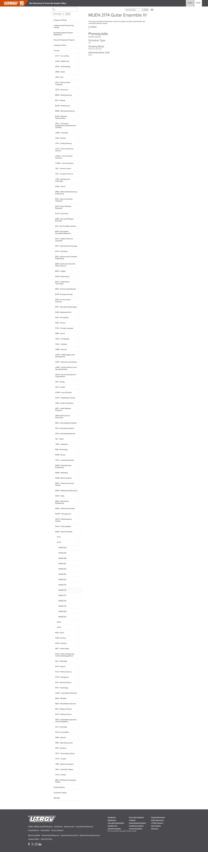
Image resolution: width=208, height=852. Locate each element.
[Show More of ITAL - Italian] (79, 438)
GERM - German (61, 349)
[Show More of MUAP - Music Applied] (79, 526)
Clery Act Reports (57, 830)
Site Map (57, 798)
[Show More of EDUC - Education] (79, 251)
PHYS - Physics (60, 666)
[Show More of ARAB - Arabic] (79, 71)
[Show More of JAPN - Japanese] (79, 444)
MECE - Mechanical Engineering (62, 502)
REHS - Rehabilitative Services (65, 704)
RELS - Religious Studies (63, 709)
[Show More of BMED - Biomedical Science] (79, 110)
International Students (137, 822)
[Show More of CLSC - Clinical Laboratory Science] (79, 148)
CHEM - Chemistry (61, 133)
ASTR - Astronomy (61, 90)
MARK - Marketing (61, 473)
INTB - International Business (65, 434)
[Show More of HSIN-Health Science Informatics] (79, 415)
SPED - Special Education (64, 743)
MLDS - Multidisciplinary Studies (63, 520)
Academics (112, 817)
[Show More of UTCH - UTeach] (79, 774)
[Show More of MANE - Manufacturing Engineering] (79, 465)
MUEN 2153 (62, 564)
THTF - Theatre (60, 759)
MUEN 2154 (62, 569)
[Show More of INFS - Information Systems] (79, 428)
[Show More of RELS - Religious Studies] (79, 708)
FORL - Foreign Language (64, 328)
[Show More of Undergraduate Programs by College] (79, 25)
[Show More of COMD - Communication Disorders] (79, 155)
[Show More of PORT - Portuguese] (79, 676)
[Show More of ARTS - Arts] (79, 77)
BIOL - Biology (60, 100)
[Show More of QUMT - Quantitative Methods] (79, 692)
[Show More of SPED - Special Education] (79, 742)
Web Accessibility (34, 835)
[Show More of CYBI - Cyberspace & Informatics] (79, 179)
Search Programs (114, 828)
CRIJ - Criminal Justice (63, 168)
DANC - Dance (60, 186)
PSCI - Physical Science (63, 682)
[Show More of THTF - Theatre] (79, 758)
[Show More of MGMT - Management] (79, 513)
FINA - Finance (60, 323)
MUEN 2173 (62, 585)
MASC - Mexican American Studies (64, 484)
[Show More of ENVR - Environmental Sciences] (79, 299)
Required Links (69, 826)
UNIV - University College (64, 769)
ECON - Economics (61, 213)
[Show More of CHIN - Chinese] (79, 137)
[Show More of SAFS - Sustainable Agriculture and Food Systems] (79, 719)
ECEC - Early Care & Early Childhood (63, 200)
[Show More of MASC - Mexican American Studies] (79, 483)
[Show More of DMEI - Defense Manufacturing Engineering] (79, 191)
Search (68, 14)
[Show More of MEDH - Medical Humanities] (79, 508)
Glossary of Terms (60, 45)
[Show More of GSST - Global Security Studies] (79, 361)
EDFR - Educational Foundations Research (63, 232)
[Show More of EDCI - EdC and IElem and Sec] (79, 226)
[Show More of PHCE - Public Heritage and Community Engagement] (79, 653)
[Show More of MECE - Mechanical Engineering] (79, 501)
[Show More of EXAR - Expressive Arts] (79, 312)
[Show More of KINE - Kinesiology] (79, 449)
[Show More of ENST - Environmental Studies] (79, 288)
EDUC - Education (61, 251)
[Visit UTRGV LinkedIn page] (40, 845)
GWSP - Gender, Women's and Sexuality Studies (66, 368)
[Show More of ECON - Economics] (79, 213)
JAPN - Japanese (61, 444)
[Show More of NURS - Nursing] (79, 637)
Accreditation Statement (84, 826)
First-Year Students (136, 817)
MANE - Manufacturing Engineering (63, 466)
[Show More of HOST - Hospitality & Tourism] (79, 397)
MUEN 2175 (62, 595)
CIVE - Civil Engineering (63, 143)
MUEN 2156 (62, 574)
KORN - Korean (60, 455)
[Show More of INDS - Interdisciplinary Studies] (79, 422)
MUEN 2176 (62, 601)
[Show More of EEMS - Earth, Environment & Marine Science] (79, 263)
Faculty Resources (158, 817)
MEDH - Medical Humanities (65, 508)
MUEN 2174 (62, 590)
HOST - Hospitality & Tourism (65, 398)
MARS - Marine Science (63, 478)
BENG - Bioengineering (63, 95)
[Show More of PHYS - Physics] (79, 666)
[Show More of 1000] (79, 536)
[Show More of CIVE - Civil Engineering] (79, 143)
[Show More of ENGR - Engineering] (79, 276)
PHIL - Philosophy (61, 661)
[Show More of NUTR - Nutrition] (79, 643)
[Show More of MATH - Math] (79, 495)
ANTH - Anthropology (62, 66)
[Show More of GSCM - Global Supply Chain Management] (79, 354)
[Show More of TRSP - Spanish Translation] (79, 763)
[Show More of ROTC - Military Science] (79, 714)
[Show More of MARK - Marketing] (79, 472)
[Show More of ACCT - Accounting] (79, 55)
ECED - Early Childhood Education (63, 207)
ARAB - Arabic (60, 72)
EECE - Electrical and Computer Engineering (66, 257)
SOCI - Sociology (61, 727)
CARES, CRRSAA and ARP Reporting (40, 826)
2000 (59, 542)
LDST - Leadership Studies (64, 460)
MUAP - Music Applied (63, 526)
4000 (59, 627)
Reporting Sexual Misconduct (90, 835)
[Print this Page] (152, 10)
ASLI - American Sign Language (62, 83)
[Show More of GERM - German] (79, 349)
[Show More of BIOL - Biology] (79, 100)
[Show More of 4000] (79, 627)
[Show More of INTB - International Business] (79, 433)
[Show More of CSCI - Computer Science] (79, 173)
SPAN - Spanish (60, 737)
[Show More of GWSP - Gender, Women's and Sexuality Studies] (79, 367)
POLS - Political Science (63, 672)
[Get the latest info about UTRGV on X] (32, 845)
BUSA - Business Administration (61, 117)
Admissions (112, 820)
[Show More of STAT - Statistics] (79, 748)
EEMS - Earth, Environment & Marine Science (65, 265)
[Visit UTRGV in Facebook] (29, 845)
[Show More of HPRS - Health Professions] (79, 402)
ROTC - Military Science (63, 714)
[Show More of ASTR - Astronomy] (79, 89)
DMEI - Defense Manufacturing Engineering (66, 193)
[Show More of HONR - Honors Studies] (79, 392)
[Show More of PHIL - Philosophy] (79, 661)
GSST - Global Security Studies (66, 362)
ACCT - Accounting (62, 56)
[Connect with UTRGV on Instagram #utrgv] (36, 845)
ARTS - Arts (59, 77)
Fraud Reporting (33, 830)
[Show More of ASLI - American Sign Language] (79, 82)
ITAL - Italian (59, 439)
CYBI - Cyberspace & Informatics (62, 180)
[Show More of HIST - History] (79, 381)
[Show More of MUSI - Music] (79, 632)
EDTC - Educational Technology (66, 246)
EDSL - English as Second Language (64, 240)
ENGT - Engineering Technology (62, 283)
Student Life (112, 825)
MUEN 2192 (62, 617)
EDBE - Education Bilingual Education (64, 220)
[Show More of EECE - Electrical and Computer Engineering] (79, 256)
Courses (56, 51)
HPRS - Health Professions (64, 403)
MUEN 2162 (62, 579)
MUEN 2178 (62, 606)
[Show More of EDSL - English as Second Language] (79, 238)
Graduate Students (136, 825)
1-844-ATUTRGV (46, 839)
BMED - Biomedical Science (65, 111)
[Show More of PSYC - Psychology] (79, 687)
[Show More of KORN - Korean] (79, 454)
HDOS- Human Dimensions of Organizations (65, 375)
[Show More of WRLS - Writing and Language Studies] (79, 779)
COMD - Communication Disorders (63, 157)
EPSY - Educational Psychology (66, 307)
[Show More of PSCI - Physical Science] (79, 682)
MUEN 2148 (62, 558)
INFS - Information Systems (64, 428)
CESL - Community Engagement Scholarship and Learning (65, 125)
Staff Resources (157, 820)
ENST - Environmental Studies (65, 289)
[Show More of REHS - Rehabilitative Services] (79, 703)
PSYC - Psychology (61, 688)
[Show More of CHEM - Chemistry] (79, 132)
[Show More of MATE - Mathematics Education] (79, 490)
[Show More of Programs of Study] (79, 19)
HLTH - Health (60, 387)
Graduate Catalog (60, 793)
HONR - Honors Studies (63, 392)
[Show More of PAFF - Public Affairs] (79, 648)
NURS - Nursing (60, 638)
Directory (154, 828)
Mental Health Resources (50, 835)
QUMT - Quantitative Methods (66, 693)
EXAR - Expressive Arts (63, 312)
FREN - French (60, 333)
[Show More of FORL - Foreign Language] (79, 328)
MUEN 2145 (62, 553)
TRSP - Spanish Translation (64, 764)
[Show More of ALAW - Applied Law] (79, 61)
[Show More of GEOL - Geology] (79, 343)
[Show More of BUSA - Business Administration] (79, 116)
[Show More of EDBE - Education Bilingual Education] (79, 218)
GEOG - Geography (62, 339)
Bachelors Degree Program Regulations (63, 34)
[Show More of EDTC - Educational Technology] (79, 245)
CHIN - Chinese (60, 138)
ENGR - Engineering (62, 276)
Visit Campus (156, 825)
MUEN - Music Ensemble (63, 532)
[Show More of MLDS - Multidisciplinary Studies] (79, 519)
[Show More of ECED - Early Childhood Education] (79, 206)
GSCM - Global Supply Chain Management (65, 356)
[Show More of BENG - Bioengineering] (79, 94)
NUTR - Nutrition (61, 643)
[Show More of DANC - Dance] (79, 186)
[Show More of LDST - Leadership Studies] (79, 460)
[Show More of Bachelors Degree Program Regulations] (79, 32)
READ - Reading (60, 698)
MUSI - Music (59, 633)
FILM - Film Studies (61, 317)
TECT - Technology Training (64, 753)
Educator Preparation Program (64, 40)
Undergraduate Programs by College (64, 26)
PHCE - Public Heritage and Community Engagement (64, 655)
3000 (59, 622)
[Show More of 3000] (79, 621)
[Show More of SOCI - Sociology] (79, 726)
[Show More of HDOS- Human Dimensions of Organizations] (79, 374)
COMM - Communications (64, 163)
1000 (59, 537)
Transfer (132, 820)
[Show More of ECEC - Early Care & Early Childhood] (79, 198)
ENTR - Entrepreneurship (64, 294)
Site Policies (58, 826)
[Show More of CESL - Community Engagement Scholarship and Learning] (79, 123)
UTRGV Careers (157, 822)
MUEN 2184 (62, 611)
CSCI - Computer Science (64, 174)
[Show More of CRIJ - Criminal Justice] (79, 168)
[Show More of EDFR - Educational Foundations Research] (79, 231)
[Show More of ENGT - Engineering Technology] (79, 281)
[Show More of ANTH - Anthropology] (79, 66)
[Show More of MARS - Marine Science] (79, 477)
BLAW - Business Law (62, 106)
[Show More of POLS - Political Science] (79, 671)
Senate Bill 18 (45, 830)
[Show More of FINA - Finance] (79, 322)
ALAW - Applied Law (62, 61)
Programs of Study (60, 20)
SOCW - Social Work (62, 732)
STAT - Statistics (60, 748)
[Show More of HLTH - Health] (79, 387)
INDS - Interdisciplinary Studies (66, 423)
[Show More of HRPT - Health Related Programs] (79, 408)
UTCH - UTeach (60, 775)
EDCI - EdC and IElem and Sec (65, 226)
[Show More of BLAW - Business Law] (79, 105)
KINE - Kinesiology (61, 449)
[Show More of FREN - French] (79, 333)
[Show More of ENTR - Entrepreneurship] (79, 294)
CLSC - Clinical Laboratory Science (64, 150)
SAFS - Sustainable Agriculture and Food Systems (66, 721)
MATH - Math (59, 496)
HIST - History (60, 382)
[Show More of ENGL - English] (79, 271)
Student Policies (59, 787)
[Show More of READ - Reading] (79, 698)
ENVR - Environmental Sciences (63, 301)
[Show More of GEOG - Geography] (79, 338)
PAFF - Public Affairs (62, 649)
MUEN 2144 (62, 548)
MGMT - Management (63, 514)
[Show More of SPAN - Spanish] (79, 737)
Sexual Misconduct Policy (69, 835)
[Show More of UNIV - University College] (79, 769)
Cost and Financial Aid (116, 822)
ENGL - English (60, 271)
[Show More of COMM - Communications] (79, 163)
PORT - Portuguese (62, 677)
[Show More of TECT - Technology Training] (79, 753)
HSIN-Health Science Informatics (62, 417)
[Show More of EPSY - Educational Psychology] (79, 306)
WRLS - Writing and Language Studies (65, 781)
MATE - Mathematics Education (66, 491)
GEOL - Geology (61, 344)
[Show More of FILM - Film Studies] (79, 317)
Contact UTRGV (33, 839)
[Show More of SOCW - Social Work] (79, 732)
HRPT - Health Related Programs (63, 409)
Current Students (135, 828)
